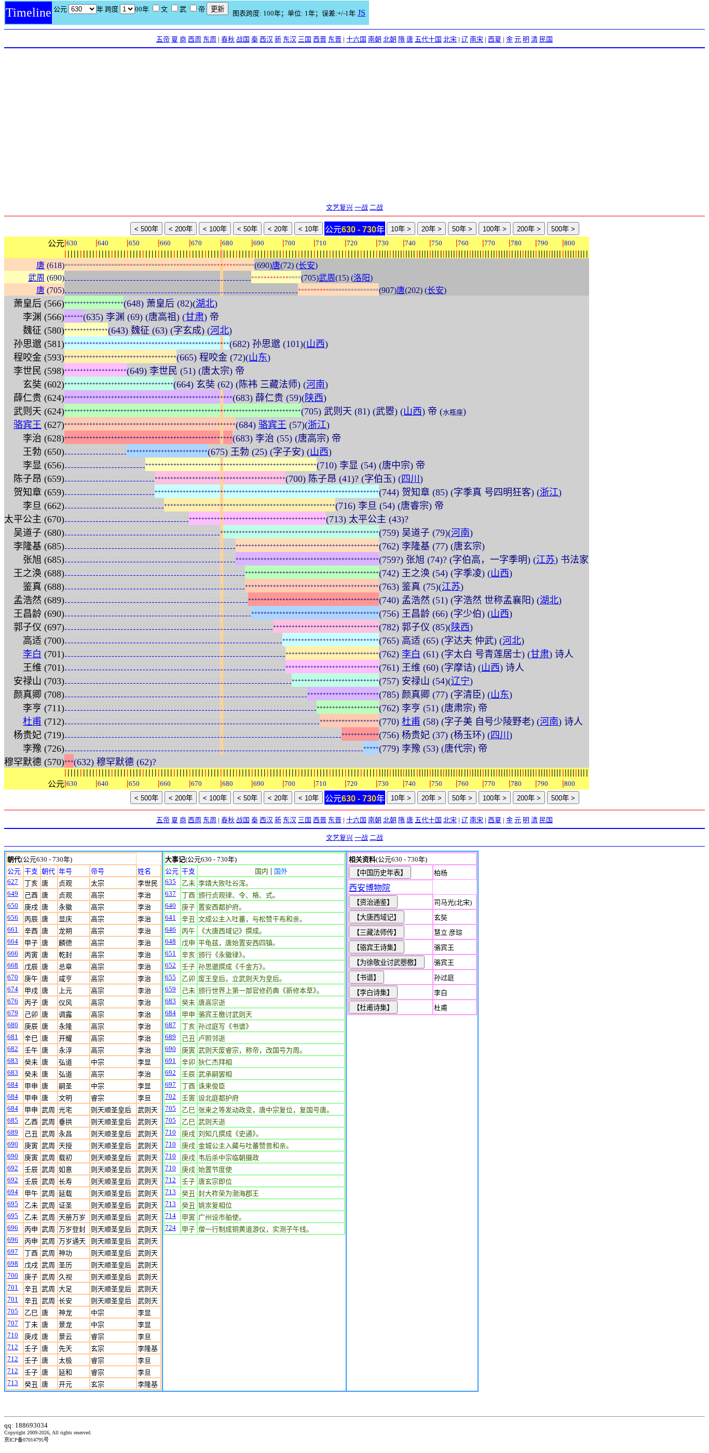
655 (170, 977)
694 (12, 1192)
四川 (410, 479)
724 (170, 1227)
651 (170, 953)
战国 (243, 39)
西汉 (266, 39)
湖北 (205, 303)
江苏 (545, 560)
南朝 (374, 39)
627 (12, 881)
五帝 (163, 39)
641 (170, 917)
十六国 (356, 39)
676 (12, 1001)
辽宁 (460, 681)
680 (12, 1025)
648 (170, 941)
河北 (219, 330)
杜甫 (32, 721)
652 (170, 965)
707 (12, 1323)
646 (170, 929)
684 (12, 1084)
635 (170, 881)
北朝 (390, 39)
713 (12, 1383)
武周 (36, 277)
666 (12, 953)
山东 (258, 357)
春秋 (228, 39)
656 (12, 917)
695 (12, 1204)
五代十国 (428, 39)
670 (12, 977)
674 (12, 989)
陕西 (314, 398)
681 (12, 1037)
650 (12, 905)
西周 (194, 39)
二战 (376, 207)
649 (12, 893)
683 (12, 1060)
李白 (32, 654)
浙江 (317, 425)
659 (170, 989)
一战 (361, 207)
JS (361, 12)
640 (170, 905)
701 (12, 1287)
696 (12, 1227)
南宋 (476, 39)
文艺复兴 (339, 207)
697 (12, 1251)
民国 (546, 39)
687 (170, 1025)
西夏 (494, 39)
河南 (315, 384)
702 (170, 1096)
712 (12, 1347)
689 (12, 1132)
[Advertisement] (354, 126)
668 (12, 965)
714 (170, 1216)
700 (12, 1275)
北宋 (450, 39)
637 (170, 893)
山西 (315, 344)
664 (12, 941)
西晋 (319, 39)
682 (12, 1049)
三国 (304, 39)
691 (170, 1060)
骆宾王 (27, 425)
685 (12, 1120)
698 (12, 1263)
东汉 (289, 39)
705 (12, 1311)
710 (12, 1335)
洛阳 (361, 277)
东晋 (335, 39)
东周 (209, 39)
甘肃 (194, 317)
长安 (306, 265)
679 (12, 1013)
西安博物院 (369, 887)
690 (12, 1144)
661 (12, 929)
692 (12, 1168)
